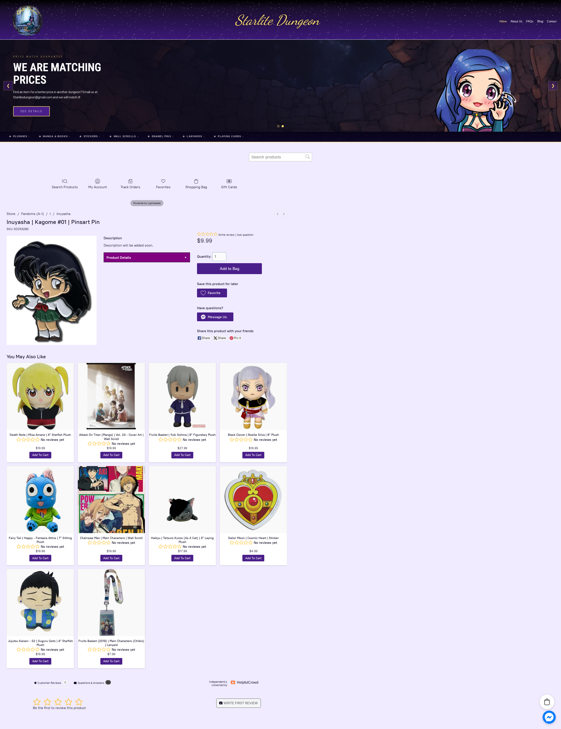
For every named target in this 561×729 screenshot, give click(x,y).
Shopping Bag (196, 187)
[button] (212, 293)
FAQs (529, 21)
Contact (552, 21)
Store (11, 214)
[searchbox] (280, 157)
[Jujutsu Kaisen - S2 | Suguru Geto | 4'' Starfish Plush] (40, 602)
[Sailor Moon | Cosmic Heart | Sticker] (253, 499)
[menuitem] (278, 214)
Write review (226, 234)
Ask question (245, 234)
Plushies (19, 136)
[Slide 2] (283, 126)
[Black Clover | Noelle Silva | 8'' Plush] (253, 396)
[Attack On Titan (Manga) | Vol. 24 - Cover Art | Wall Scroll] (111, 396)
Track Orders (130, 187)
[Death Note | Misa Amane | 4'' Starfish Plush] (40, 396)
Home (503, 21)
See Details (31, 111)
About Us (516, 21)
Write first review (240, 703)
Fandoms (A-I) (32, 214)
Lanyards (193, 136)
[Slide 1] (278, 126)
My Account (97, 187)
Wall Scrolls (123, 136)
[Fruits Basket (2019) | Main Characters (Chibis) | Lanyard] (111, 602)
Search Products (65, 187)
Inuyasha (63, 214)
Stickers (89, 136)
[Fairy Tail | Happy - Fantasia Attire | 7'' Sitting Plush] (40, 499)
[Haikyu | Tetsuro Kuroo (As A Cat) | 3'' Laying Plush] (182, 499)
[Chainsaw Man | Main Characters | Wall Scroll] (111, 499)
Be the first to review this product (59, 708)
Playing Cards (228, 136)
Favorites (163, 187)
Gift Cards (229, 187)
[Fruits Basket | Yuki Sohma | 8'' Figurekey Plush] (182, 396)
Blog (540, 21)
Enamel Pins (160, 136)
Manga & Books (54, 136)
